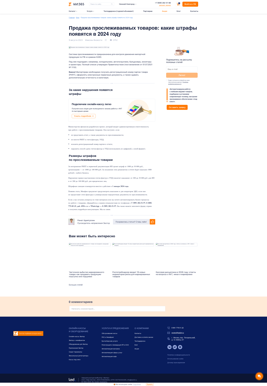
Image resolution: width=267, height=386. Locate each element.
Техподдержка (140, 341)
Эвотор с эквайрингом (77, 340)
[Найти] (112, 4)
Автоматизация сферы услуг (112, 352)
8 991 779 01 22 (178, 328)
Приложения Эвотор (76, 348)
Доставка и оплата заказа (144, 337)
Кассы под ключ (75, 359)
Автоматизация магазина (111, 349)
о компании (142, 328)
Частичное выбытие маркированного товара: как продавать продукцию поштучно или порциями (86, 274)
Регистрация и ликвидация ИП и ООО (115, 345)
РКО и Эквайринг (108, 337)
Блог (77, 17)
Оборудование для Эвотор (78, 344)
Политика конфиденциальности (178, 355)
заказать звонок (165, 5)
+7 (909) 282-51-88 (163, 3)
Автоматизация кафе (109, 356)
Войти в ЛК (190, 4)
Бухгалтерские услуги (110, 341)
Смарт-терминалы (75, 352)
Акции (137, 349)
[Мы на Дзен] (180, 347)
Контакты (138, 333)
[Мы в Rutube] (175, 347)
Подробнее (137, 384)
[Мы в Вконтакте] (169, 347)
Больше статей (76, 285)
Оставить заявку (177, 107)
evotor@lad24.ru (178, 333)
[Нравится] (106, 40)
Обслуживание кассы (109, 333)
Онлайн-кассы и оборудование (78, 330)
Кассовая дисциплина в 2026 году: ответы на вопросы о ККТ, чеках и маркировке (176, 273)
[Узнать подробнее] (89, 256)
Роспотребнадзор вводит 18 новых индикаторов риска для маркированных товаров (131, 274)
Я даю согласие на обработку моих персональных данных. (179, 82)
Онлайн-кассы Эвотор (77, 336)
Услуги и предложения (115, 328)
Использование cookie (175, 359)
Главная (72, 17)
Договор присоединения (176, 362)
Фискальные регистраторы (78, 356)
